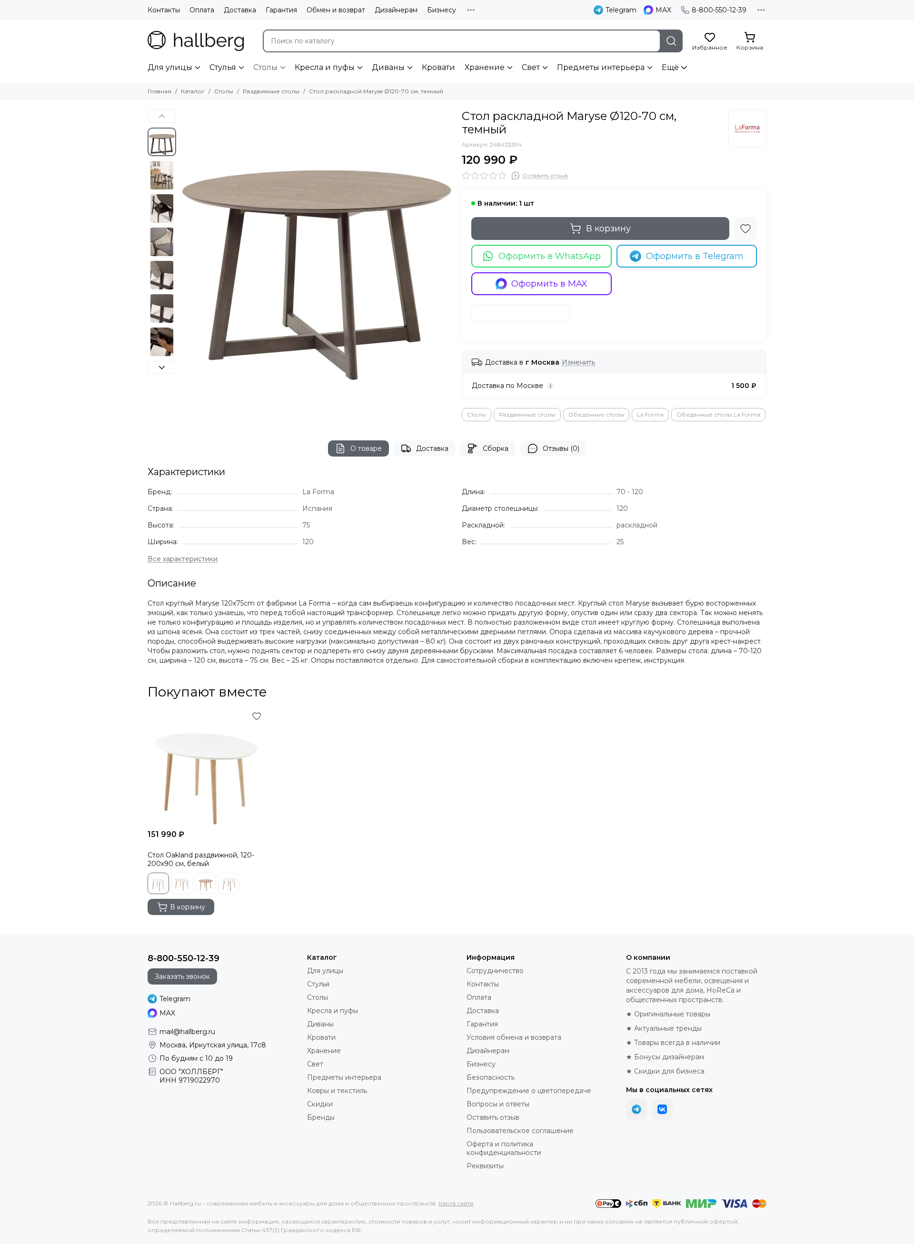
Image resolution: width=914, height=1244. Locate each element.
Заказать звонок (182, 976)
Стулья (222, 67)
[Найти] (671, 41)
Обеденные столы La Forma (718, 414)
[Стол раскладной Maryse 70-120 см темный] (316, 245)
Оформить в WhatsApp (549, 256)
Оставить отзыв (493, 1117)
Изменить (578, 362)
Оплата (201, 10)
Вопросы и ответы (498, 1104)
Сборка (495, 448)
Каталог (193, 91)
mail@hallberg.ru (187, 1031)
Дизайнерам (396, 10)
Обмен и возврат (336, 10)
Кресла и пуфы (325, 67)
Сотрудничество (495, 970)
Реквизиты (485, 1166)
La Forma (650, 414)
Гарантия (281, 10)
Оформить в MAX (549, 284)
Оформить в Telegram (695, 256)
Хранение (485, 67)
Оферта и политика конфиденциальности (504, 1148)
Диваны (388, 67)
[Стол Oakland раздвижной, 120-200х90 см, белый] (206, 767)
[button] (185, 245)
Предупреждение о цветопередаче (529, 1090)
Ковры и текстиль (337, 1090)
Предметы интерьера (601, 67)
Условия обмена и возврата (514, 1037)
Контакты (164, 10)
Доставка (240, 10)
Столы (265, 67)
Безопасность (491, 1077)
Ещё (670, 67)
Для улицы (170, 67)
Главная (159, 91)
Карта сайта (455, 1203)
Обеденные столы (596, 414)
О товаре (366, 448)
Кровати (438, 67)
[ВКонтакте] (662, 1109)
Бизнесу (441, 10)
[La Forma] (747, 128)
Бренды (321, 1117)
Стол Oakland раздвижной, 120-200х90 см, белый (201, 859)
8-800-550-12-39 (719, 10)
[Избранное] (745, 228)
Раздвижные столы (271, 91)
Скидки (320, 1104)
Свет (531, 67)
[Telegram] (636, 1109)
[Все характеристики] (183, 559)
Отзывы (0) (561, 448)
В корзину (608, 228)
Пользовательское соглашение (520, 1130)
